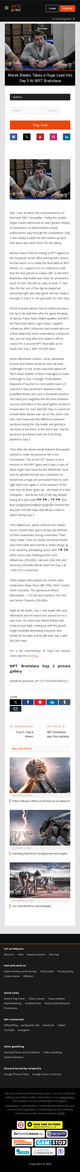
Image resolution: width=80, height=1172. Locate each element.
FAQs (21, 954)
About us (9, 954)
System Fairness (13, 1057)
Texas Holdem (56, 998)
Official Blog (11, 1025)
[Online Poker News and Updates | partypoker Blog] (16, 7)
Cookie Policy (67, 1097)
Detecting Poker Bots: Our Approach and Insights (39, 853)
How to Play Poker (14, 998)
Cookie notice (12, 976)
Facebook (48, 1025)
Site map (54, 954)
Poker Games (37, 998)
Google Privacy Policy (16, 1074)
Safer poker (47, 971)
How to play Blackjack (57, 1003)
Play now (40, 125)
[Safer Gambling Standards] (60, 1154)
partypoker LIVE (30, 1025)
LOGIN (52, 8)
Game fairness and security (20, 971)
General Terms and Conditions (22, 1052)
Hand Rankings (13, 1003)
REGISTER (67, 8)
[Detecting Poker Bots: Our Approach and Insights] (40, 829)
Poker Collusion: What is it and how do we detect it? (41, 801)
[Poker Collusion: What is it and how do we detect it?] (40, 777)
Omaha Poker (33, 1003)
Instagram (24, 1030)
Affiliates (28, 976)
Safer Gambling (52, 1052)
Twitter (61, 1025)
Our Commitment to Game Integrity (31, 906)
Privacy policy (65, 971)
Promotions (10, 1008)
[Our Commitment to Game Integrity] (40, 882)
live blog (33, 656)
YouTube (9, 1030)
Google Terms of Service (46, 1074)
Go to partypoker (62, 19)
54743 (61, 1113)
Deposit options (36, 954)
